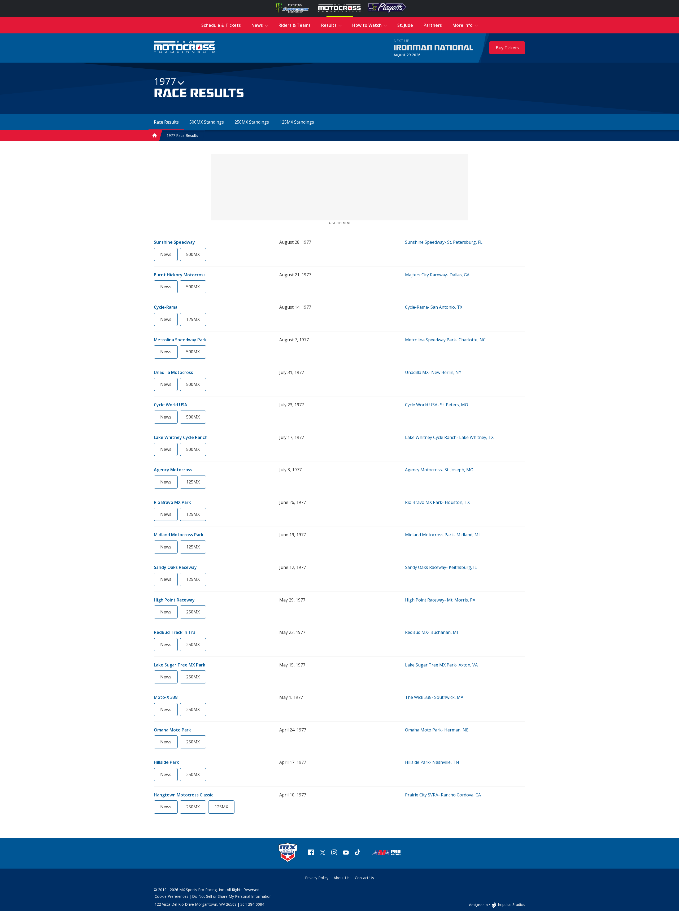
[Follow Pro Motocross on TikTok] (357, 853)
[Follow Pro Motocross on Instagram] (334, 853)
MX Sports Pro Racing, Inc (202, 889)
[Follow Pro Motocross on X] (322, 853)
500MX (193, 254)
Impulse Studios (511, 904)
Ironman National (433, 48)
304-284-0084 (252, 904)
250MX (193, 612)
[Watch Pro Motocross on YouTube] (346, 853)
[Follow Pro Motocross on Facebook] (311, 853)
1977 (165, 81)
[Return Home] (184, 48)
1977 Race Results (182, 135)
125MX (193, 319)
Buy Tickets (507, 48)
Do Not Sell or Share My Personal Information (232, 896)
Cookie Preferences (171, 896)
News (165, 254)
